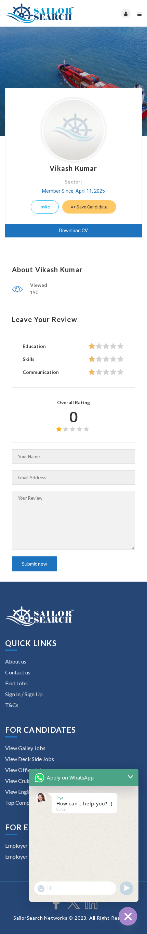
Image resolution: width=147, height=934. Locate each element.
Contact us (17, 672)
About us (15, 661)
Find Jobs (16, 683)
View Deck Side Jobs (29, 759)
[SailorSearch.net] (39, 13)
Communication (41, 372)
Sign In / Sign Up (24, 694)
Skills (29, 359)
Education (34, 346)
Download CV (73, 230)
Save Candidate (91, 206)
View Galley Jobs (25, 748)
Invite (45, 206)
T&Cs (11, 705)
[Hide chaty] (128, 916)
